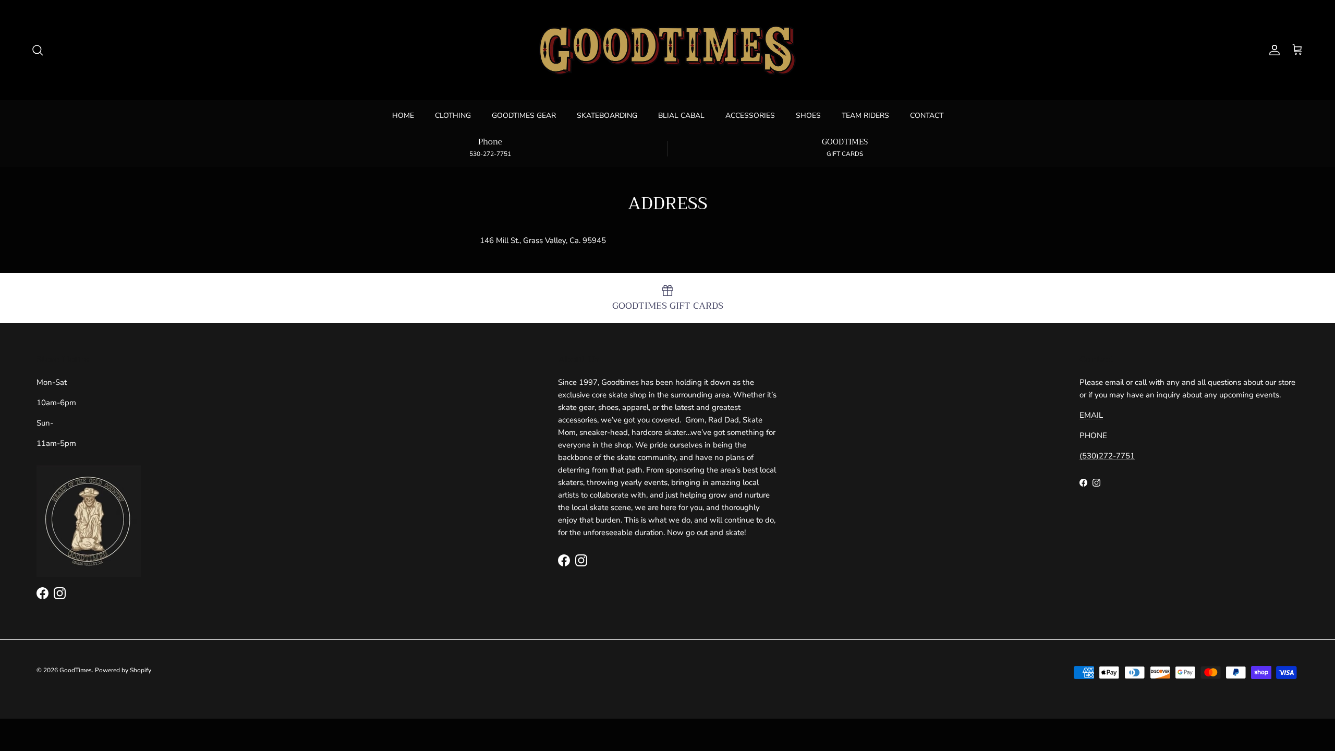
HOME (403, 115)
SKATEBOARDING (607, 115)
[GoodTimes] (667, 50)
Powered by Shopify (123, 670)
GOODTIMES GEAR (524, 115)
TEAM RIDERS (865, 115)
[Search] (37, 50)
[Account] (1272, 50)
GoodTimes (75, 670)
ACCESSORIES (750, 115)
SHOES (808, 115)
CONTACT (926, 115)
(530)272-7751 (1107, 456)
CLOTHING (453, 115)
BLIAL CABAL (681, 115)
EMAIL (1091, 415)
